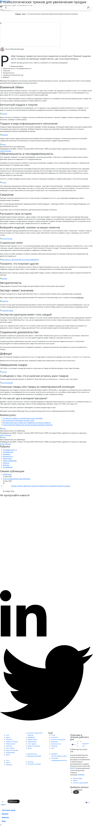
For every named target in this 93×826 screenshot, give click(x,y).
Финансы (6, 465)
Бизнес (8, 758)
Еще (4, 821)
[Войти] (2, 801)
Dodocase (79, 298)
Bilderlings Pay (5, 1)
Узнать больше (5, 151)
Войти (3, 805)
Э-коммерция (7, 467)
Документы (55, 751)
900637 (73, 768)
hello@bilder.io (77, 732)
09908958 (81, 775)
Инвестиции (7, 459)
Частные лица (11, 732)
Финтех (30, 751)
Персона (6, 463)
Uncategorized (8, 452)
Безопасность (8, 456)
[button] (73, 744)
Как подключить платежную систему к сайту (18, 421)
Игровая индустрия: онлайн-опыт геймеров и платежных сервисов (27, 423)
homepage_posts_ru (10, 450)
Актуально (6, 454)
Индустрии (32, 759)
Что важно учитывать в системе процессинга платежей (23, 418)
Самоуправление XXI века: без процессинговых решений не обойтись (28, 425)
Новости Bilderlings (10, 461)
